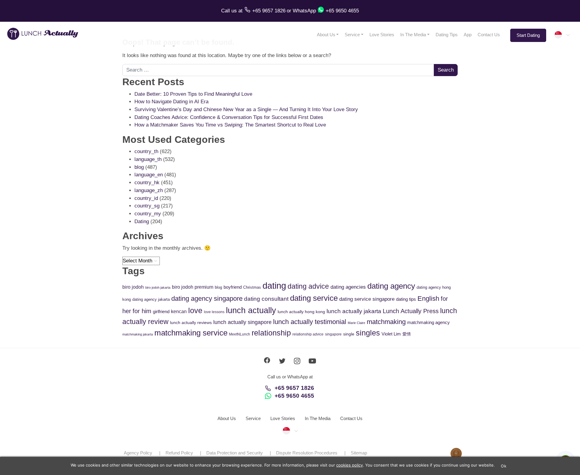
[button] (562, 34)
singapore (333, 334)
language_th (148, 159)
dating (274, 285)
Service (352, 34)
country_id (146, 198)
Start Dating (528, 35)
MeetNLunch (239, 334)
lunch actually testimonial (309, 322)
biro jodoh (133, 287)
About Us (326, 34)
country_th (146, 151)
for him (142, 311)
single (348, 334)
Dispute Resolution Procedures (306, 452)
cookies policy (349, 465)
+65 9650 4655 (294, 396)
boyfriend (233, 287)
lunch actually (251, 310)
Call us (229, 11)
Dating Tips (447, 34)
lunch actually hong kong (301, 311)
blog (139, 167)
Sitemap (359, 452)
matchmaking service (190, 333)
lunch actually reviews (191, 322)
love (195, 311)
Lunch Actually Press (411, 311)
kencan (179, 311)
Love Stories (381, 34)
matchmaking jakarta (137, 334)
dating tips (406, 299)
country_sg (147, 206)
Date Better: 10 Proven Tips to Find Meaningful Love (193, 94)
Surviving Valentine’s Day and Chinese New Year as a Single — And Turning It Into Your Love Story (246, 109)
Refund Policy (179, 452)
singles (368, 333)
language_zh (148, 190)
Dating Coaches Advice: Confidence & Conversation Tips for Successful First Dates (228, 117)
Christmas (252, 287)
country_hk (147, 182)
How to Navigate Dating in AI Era (171, 101)
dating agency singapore (207, 298)
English (428, 298)
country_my (147, 214)
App (468, 34)
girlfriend (161, 311)
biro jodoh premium (192, 287)
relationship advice (308, 334)
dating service (314, 298)
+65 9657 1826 (294, 388)
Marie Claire (356, 323)
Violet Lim (391, 333)
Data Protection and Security (234, 452)
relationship (271, 333)
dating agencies (348, 287)
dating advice (308, 286)
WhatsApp (304, 11)
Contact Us (489, 34)
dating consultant (266, 299)
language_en (148, 175)
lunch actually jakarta (354, 311)
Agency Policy (138, 452)
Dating (141, 221)
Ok (503, 466)
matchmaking (386, 322)
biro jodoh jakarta (157, 287)
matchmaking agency (428, 322)
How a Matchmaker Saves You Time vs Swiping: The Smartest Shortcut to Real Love (230, 125)
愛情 (406, 334)
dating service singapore (367, 299)
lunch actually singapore (242, 322)
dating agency (391, 286)
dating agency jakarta (151, 299)
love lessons (214, 312)
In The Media (413, 34)
